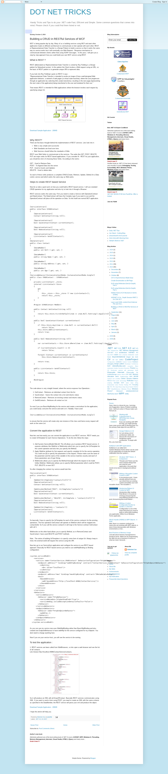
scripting (109, 382)
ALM (116, 352)
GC (108, 370)
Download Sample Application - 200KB (43, 130)
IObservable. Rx (132, 372)
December (115, 269)
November (115, 272)
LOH (127, 374)
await (136, 354)
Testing (126, 384)
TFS (130, 384)
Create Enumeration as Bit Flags (122, 280)
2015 (111, 252)
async (116, 355)
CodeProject (131, 359)
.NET (110, 348)
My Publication (114, 576)
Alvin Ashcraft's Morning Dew (119, 238)
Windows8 (119, 391)
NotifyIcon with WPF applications (120, 446)
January (114, 332)
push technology (121, 380)
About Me (112, 566)
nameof (109, 378)
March (113, 329)
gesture (121, 370)
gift (125, 370)
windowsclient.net (132, 391)
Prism (113, 380)
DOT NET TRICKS (60, 12)
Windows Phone (126, 389)
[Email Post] (56, 717)
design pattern (119, 364)
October (114, 275)
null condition (116, 378)
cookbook (119, 362)
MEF (130, 374)
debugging (110, 364)
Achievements (114, 571)
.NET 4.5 (135, 348)
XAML (127, 394)
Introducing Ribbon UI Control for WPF (126, 489)
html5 (136, 370)
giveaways (131, 370)
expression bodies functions (115, 368)
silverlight (116, 382)
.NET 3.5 (117, 348)
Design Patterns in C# (126, 431)
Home (65, 725)
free (137, 368)
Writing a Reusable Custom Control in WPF (128, 474)
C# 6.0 (115, 359)
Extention (127, 368)
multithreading (124, 376)
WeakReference (115, 389)
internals (121, 372)
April (113, 326)
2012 (111, 261)
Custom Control (127, 362)
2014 (111, 255)
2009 (111, 336)
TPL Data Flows (117, 387)
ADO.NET (110, 352)
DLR (108, 366)
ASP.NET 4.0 (133, 352)
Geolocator (114, 370)
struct (116, 384)
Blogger (93, 758)
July (112, 318)
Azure (109, 357)
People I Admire (114, 574)
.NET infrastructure (112, 350)
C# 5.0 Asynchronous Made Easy (122, 278)
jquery (119, 374)
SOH (122, 382)
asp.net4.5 (110, 354)
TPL (111, 387)
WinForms (110, 394)
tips (108, 387)
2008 (111, 339)
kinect (123, 374)
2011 (111, 264)
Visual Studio (129, 387)
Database (135, 362)
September (115, 312)
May (113, 324)
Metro (117, 376)
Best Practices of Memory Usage (120, 533)
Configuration (111, 362)
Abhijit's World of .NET (116, 241)
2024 (111, 250)
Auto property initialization (126, 354)
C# (42, 719)
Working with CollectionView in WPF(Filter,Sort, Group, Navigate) (127, 417)
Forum (111, 403)
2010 (111, 267)
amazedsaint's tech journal (118, 236)
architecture (123, 352)
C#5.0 (121, 360)
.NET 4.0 (38, 719)
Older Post (95, 725)
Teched (121, 384)
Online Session (126, 378)
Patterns (135, 378)
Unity (123, 387)
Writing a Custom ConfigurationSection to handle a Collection (127, 505)
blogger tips (130, 357)
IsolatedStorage (112, 374)
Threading (135, 384)
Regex (136, 380)
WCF (45, 719)
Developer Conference (131, 364)
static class (129, 382)
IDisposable (111, 372)
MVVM (136, 376)
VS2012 (135, 387)
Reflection (130, 381)
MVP (131, 376)
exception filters (133, 366)
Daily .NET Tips (114, 230)
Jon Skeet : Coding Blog (117, 233)
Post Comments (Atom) (46, 728)
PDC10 (109, 380)
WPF (121, 393)
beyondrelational (118, 357)
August (113, 315)
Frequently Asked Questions (118, 579)
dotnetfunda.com (119, 366)
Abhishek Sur (132, 549)
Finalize (132, 368)
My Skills (112, 569)
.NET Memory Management (128, 350)
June (113, 321)
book (136, 357)
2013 (111, 258)
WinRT (117, 394)
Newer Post (34, 725)
